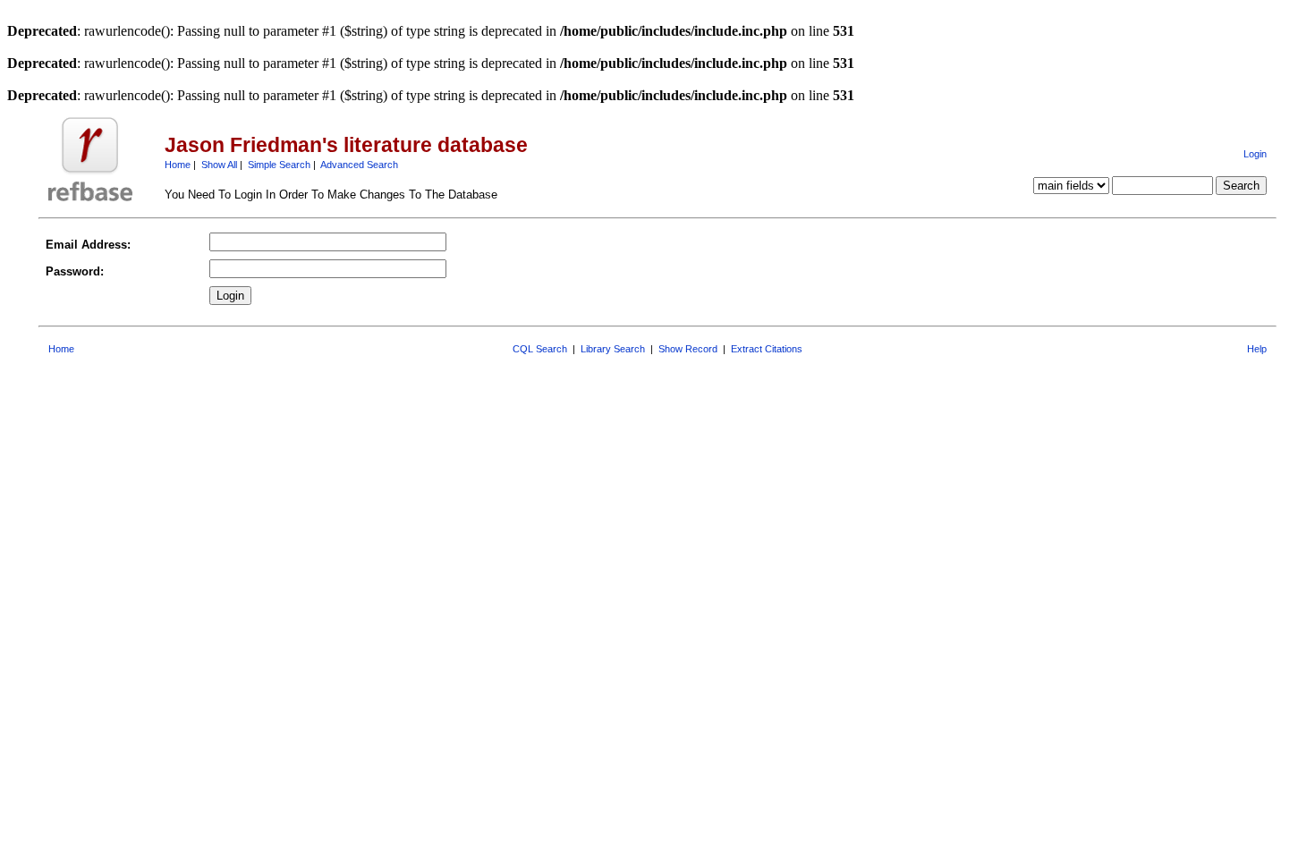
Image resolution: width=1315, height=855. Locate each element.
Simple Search (279, 164)
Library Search (613, 348)
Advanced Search (359, 164)
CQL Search (540, 348)
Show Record (687, 348)
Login (1255, 153)
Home (178, 164)
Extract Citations (766, 348)
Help (1257, 348)
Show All (219, 164)
